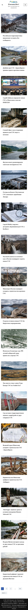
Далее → (4, 593)
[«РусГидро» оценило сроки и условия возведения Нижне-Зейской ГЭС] (14, 497)
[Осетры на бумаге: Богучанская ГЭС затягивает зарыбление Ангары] (14, 180)
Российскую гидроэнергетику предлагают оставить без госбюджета (12, 38)
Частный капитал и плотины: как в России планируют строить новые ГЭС (14, 259)
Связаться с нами (8, 601)
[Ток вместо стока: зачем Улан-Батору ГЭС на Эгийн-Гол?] (14, 371)
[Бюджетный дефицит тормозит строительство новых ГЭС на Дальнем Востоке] (14, 562)
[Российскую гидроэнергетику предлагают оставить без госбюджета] (14, 23)
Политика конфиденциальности (19, 605)
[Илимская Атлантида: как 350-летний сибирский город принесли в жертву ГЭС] (14, 338)
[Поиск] (2, 4)
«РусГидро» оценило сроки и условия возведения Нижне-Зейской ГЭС (12, 512)
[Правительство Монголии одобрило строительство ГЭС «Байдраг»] (14, 465)
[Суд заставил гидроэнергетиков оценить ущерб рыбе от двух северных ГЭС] (14, 400)
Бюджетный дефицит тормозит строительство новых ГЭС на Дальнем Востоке (13, 576)
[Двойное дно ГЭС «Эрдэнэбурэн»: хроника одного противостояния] (14, 55)
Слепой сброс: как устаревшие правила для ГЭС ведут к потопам (13, 132)
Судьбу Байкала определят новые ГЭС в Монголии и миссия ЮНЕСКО (14, 100)
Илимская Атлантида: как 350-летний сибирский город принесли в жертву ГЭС (13, 353)
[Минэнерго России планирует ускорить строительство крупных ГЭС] (14, 276)
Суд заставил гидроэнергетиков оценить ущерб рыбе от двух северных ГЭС (13, 415)
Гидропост (14, 607)
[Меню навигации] (25, 5)
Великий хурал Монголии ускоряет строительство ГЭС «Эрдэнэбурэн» (12, 447)
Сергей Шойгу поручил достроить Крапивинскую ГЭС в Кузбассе (13, 226)
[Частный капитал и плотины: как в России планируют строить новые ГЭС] (14, 244)
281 (20, 588)
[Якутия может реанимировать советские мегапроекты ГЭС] (14, 150)
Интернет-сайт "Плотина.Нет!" (17, 600)
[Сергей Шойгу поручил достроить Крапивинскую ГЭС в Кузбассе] (14, 212)
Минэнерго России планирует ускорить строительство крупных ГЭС (14, 291)
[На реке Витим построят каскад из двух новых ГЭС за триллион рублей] (14, 529)
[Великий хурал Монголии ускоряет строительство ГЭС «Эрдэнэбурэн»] (14, 433)
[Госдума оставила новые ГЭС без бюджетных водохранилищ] (14, 308)
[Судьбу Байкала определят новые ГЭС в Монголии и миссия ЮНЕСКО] (14, 85)
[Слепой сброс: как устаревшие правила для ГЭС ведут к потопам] (14, 117)
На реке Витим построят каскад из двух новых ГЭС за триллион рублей (13, 544)
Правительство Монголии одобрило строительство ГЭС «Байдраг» (12, 479)
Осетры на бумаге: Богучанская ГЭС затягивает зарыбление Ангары (13, 194)
